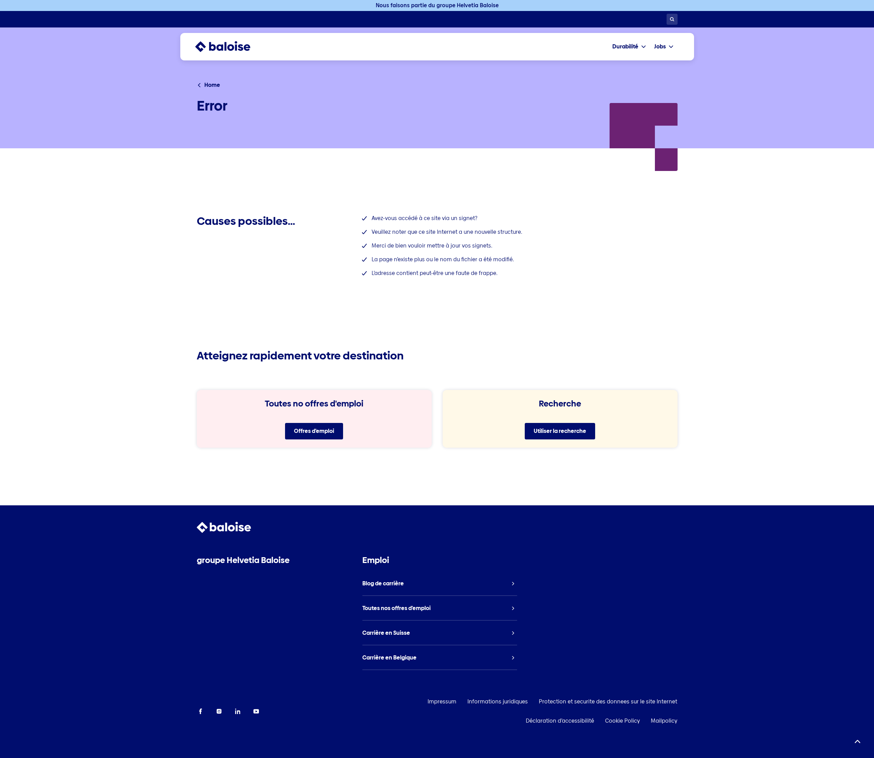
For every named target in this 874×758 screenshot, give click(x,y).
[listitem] (439, 583)
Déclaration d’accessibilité (560, 721)
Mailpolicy (664, 721)
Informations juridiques (497, 701)
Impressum (442, 701)
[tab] (629, 46)
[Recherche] (672, 19)
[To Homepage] (229, 46)
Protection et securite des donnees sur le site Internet (608, 701)
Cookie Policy (622, 721)
